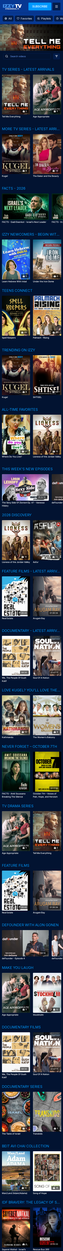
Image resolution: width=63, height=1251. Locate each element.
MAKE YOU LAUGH (17, 968)
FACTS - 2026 (13, 188)
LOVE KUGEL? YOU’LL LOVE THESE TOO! (31, 690)
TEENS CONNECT (17, 290)
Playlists (46, 18)
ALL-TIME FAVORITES (20, 409)
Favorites (26, 18)
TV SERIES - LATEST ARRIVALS (28, 69)
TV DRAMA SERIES (17, 806)
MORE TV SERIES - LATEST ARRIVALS (31, 129)
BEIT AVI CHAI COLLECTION (25, 1146)
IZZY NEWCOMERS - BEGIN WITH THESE (31, 234)
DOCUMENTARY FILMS (21, 1027)
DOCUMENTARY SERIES (22, 1086)
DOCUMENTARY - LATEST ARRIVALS (31, 631)
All (10, 18)
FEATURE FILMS (15, 865)
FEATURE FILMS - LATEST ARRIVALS (31, 571)
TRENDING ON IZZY (18, 350)
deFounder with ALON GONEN (30, 925)
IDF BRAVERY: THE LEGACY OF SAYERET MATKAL (31, 1202)
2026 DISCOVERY (17, 515)
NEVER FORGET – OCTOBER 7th (29, 746)
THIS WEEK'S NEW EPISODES (27, 469)
